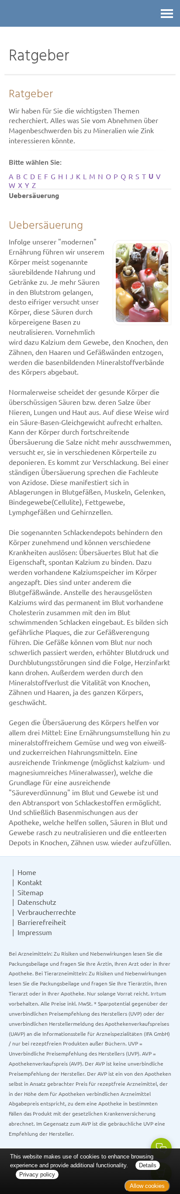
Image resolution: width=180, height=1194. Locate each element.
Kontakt (29, 882)
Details (147, 1165)
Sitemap (30, 892)
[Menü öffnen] (167, 13)
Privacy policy (37, 1174)
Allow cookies (147, 1186)
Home (26, 872)
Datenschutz (36, 901)
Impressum (34, 932)
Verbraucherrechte (46, 911)
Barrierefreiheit (41, 922)
